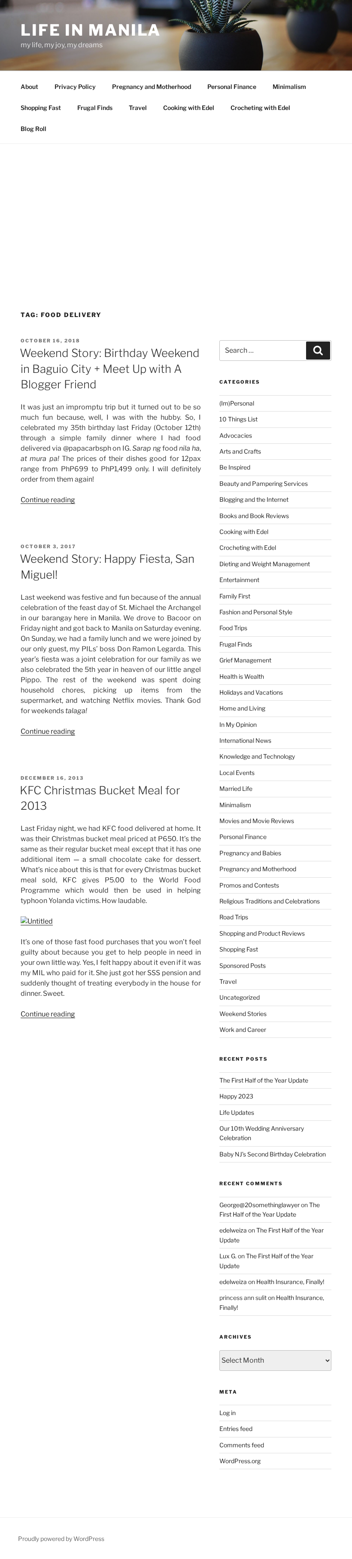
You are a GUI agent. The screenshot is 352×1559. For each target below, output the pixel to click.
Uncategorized (239, 997)
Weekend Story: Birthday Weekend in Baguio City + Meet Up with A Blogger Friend (110, 368)
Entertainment (239, 579)
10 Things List (238, 419)
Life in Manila (91, 30)
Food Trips (233, 628)
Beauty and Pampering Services (263, 483)
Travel (138, 107)
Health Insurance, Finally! (290, 1281)
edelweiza (233, 1230)
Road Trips (233, 917)
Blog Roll (33, 128)
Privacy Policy (75, 86)
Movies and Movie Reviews (256, 820)
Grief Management (245, 660)
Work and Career (242, 1029)
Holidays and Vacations (251, 692)
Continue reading (48, 500)
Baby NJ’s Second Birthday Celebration (272, 1154)
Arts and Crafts (240, 451)
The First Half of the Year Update (263, 1080)
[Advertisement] (176, 208)
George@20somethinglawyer (259, 1204)
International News (245, 740)
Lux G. (228, 1256)
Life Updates (236, 1112)
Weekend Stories (243, 1013)
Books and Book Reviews (254, 515)
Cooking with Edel (188, 107)
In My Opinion (238, 724)
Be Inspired (234, 467)
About (29, 86)
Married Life (235, 788)
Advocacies (235, 435)
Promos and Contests (249, 885)
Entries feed (235, 1428)
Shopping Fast (41, 107)
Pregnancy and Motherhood (151, 86)
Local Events (237, 772)
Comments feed (241, 1445)
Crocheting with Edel (260, 107)
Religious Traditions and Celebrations (269, 901)
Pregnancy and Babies (250, 853)
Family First (234, 596)
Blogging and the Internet (253, 499)
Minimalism (289, 86)
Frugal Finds (94, 107)
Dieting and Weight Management (264, 563)
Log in (227, 1412)
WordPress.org (240, 1460)
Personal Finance (231, 86)
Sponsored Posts (242, 965)
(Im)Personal (236, 403)
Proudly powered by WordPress (61, 1538)
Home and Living (242, 708)
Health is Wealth (241, 676)
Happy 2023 (236, 1096)
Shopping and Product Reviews (262, 933)
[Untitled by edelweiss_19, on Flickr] (37, 921)
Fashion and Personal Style (255, 612)
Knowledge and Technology (257, 756)
